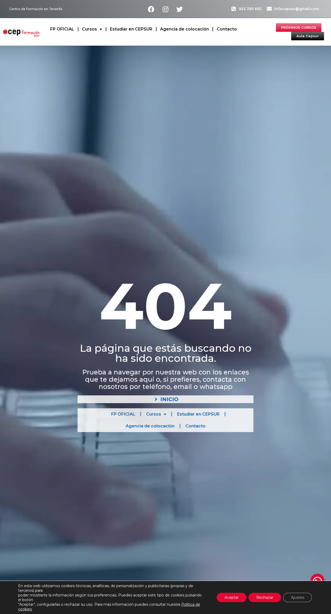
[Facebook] (151, 9)
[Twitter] (179, 9)
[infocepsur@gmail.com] (269, 8)
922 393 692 (250, 8)
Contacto (227, 29)
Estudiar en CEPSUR (131, 29)
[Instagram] (165, 9)
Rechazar (264, 597)
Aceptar (231, 597)
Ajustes (297, 597)
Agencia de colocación (184, 29)
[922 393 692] (233, 8)
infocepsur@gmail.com (296, 8)
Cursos (89, 29)
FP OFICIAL (62, 29)
